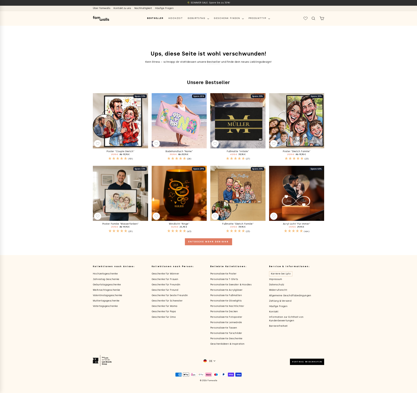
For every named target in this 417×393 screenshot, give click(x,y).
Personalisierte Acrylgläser (226, 290)
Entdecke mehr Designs (208, 241)
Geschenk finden (227, 18)
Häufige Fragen (164, 8)
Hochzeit (175, 18)
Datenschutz (276, 284)
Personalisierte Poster (223, 273)
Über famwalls (101, 8)
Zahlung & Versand (280, 301)
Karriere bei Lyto (281, 273)
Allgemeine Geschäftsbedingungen (290, 295)
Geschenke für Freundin (166, 284)
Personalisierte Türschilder (226, 333)
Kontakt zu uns (122, 8)
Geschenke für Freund (165, 290)
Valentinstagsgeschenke (107, 295)
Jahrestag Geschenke (106, 279)
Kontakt (274, 311)
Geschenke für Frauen (165, 279)
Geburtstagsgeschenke (107, 284)
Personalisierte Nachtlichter (227, 306)
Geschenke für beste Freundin (170, 295)
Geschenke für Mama (164, 306)
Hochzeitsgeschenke (105, 273)
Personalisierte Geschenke (226, 338)
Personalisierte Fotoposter (226, 317)
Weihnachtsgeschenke (106, 290)
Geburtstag (197, 18)
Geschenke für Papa (164, 311)
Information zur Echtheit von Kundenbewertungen (286, 319)
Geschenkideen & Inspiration (227, 344)
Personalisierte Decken (224, 311)
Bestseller (155, 18)
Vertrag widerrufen (307, 362)
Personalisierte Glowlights (226, 300)
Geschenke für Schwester (167, 300)
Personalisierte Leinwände (226, 322)
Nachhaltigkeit (143, 8)
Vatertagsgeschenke (105, 306)
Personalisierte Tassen (223, 327)
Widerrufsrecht (278, 290)
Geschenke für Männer (165, 273)
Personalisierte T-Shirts (224, 279)
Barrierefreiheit (278, 326)
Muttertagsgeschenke (106, 300)
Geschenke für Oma (164, 317)
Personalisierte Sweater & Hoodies (231, 284)
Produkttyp (258, 18)
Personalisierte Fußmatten (226, 295)
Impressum (275, 279)
